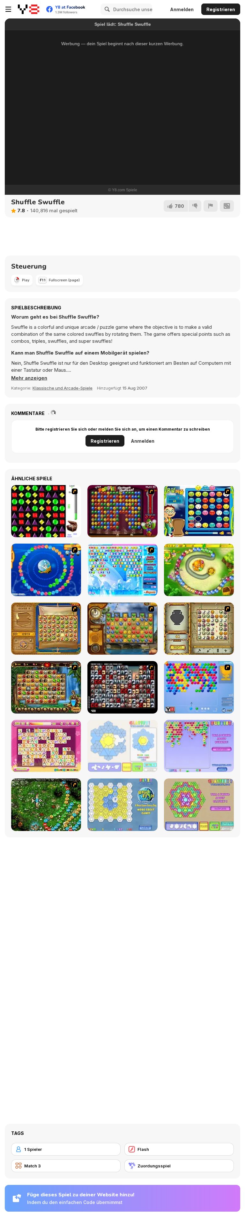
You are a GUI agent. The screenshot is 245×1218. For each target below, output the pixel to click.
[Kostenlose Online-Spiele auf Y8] (28, 9)
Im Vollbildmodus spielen (122, 152)
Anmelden (182, 9)
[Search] (106, 9)
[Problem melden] (211, 206)
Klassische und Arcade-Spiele (63, 388)
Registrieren (220, 9)
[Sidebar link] (8, 9)
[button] (29, 378)
